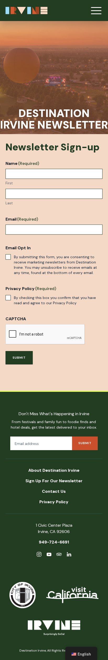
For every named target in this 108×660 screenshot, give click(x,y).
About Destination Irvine (53, 470)
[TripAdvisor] (59, 555)
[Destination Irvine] (54, 629)
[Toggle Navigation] (96, 10)
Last (9, 203)
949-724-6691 (54, 542)
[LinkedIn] (69, 555)
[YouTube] (49, 555)
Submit (19, 358)
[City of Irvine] (22, 595)
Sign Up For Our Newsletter (54, 481)
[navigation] (81, 653)
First (9, 183)
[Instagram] (39, 555)
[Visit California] (72, 595)
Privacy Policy (65, 303)
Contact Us (54, 491)
